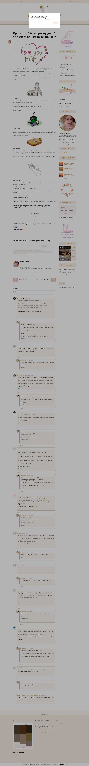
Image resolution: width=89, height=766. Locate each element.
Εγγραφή (55, 23)
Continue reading (33, 26)
